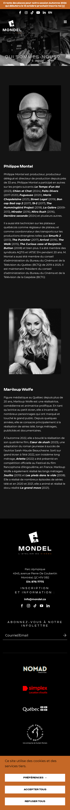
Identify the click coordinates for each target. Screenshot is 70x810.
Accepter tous (35, 789)
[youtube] (41, 605)
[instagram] (28, 605)
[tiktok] (35, 605)
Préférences (33, 777)
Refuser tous (35, 801)
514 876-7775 (35, 581)
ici (63, 6)
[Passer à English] (50, 13)
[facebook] (22, 605)
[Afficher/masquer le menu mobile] (65, 22)
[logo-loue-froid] (35, 725)
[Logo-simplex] (35, 687)
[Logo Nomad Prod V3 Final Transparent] (35, 667)
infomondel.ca (35, 599)
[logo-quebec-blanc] (35, 707)
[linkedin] (48, 605)
